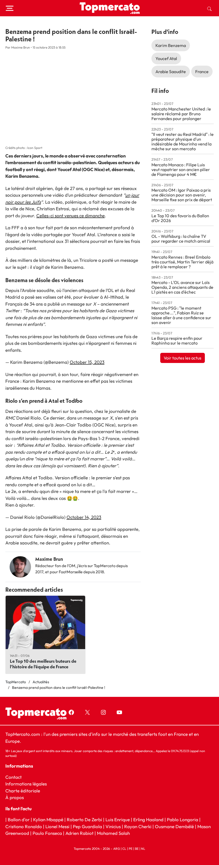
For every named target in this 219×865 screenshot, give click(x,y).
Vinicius (113, 826)
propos (16, 797)
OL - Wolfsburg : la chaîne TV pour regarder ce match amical (180, 238)
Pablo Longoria (182, 819)
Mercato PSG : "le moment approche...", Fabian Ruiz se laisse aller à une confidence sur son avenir (181, 315)
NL (143, 849)
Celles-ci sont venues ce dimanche (70, 215)
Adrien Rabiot (79, 833)
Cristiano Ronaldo (23, 826)
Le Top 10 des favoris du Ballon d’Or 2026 (180, 218)
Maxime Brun (49, 559)
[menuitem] (209, 8)
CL (124, 849)
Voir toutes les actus (182, 358)
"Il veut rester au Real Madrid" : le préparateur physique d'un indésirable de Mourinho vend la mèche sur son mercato (182, 141)
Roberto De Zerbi (84, 819)
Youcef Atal (166, 58)
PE (130, 849)
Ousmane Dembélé (174, 826)
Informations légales (26, 784)
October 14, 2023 (84, 517)
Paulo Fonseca (47, 833)
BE (137, 849)
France (202, 71)
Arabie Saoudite (170, 71)
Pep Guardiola (87, 826)
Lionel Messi (57, 826)
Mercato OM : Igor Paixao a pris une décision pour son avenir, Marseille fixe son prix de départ (181, 195)
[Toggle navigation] (9, 8)
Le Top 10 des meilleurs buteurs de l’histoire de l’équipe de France (43, 663)
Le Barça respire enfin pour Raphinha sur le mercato (176, 340)
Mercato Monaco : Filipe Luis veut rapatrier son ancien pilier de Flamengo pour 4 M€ (180, 169)
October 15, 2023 (87, 362)
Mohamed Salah (113, 833)
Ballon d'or (19, 819)
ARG (116, 849)
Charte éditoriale (22, 790)
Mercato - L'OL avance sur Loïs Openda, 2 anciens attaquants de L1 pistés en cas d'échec (182, 287)
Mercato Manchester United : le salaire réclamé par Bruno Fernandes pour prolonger (181, 113)
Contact (13, 777)
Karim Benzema (170, 45)
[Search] (209, 8)
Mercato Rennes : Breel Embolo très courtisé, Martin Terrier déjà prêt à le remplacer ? (182, 262)
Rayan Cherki (137, 826)
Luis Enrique (117, 819)
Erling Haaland (148, 819)
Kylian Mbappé (48, 819)
